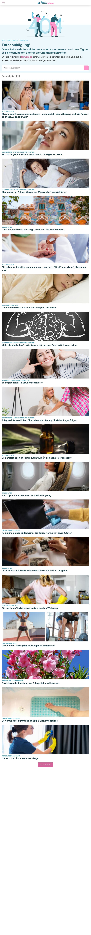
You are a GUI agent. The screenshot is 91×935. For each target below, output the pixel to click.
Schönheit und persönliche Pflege (16, 380)
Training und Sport (9, 643)
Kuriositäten (7, 227)
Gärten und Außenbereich (12, 681)
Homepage (26, 57)
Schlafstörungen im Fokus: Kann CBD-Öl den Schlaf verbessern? (37, 458)
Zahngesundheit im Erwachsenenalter (22, 382)
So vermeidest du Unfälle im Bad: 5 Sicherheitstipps (30, 720)
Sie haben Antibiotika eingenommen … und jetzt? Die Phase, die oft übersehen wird (44, 268)
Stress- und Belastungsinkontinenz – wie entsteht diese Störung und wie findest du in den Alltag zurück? (45, 115)
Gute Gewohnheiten (10, 305)
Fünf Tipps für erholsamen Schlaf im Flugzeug (26, 495)
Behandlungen (8, 111)
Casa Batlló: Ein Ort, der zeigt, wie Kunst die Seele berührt (33, 229)
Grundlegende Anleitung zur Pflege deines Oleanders (30, 683)
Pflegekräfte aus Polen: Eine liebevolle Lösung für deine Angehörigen (39, 420)
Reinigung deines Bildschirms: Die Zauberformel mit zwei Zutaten (37, 533)
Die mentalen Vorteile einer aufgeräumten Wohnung (30, 608)
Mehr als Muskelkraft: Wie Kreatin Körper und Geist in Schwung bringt (39, 345)
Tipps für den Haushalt (11, 530)
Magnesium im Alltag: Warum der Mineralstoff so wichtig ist (34, 192)
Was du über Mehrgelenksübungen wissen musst (28, 645)
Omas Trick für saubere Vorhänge (20, 758)
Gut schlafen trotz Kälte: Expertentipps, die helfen (29, 307)
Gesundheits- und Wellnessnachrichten (18, 152)
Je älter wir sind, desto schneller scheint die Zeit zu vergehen (35, 570)
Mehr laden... (45, 765)
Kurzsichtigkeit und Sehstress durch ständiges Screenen (32, 154)
